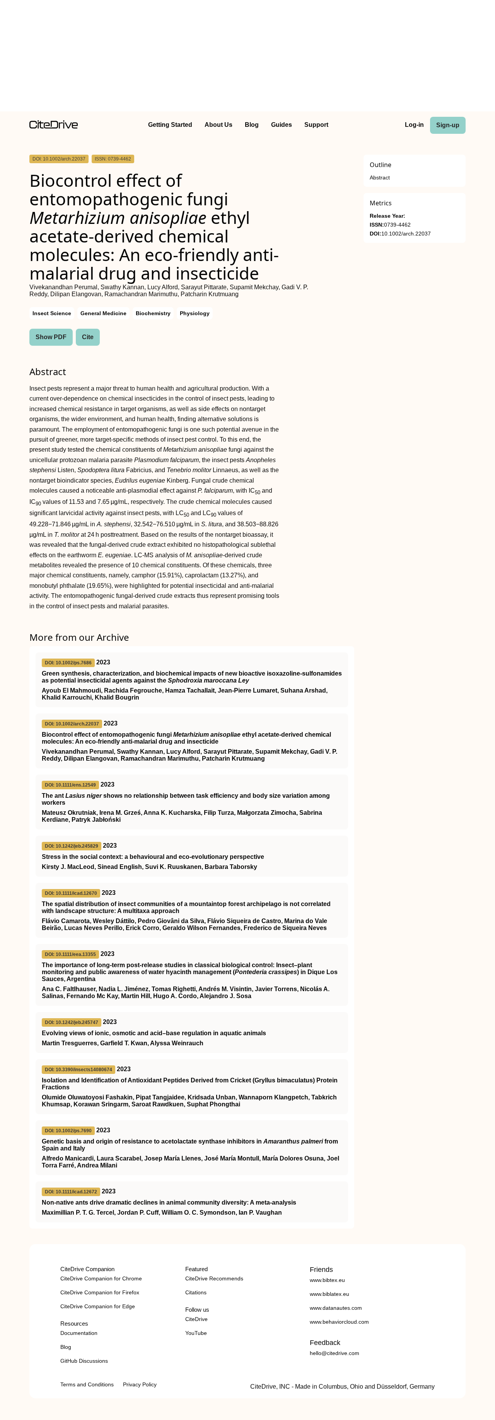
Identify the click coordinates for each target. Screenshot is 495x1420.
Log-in (414, 124)
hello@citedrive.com (334, 1353)
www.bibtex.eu (327, 1280)
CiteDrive (196, 1319)
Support (316, 124)
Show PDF (51, 337)
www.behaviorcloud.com (339, 1322)
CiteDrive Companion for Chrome (101, 1278)
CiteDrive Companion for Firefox (99, 1292)
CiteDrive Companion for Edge (97, 1306)
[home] (53, 126)
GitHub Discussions (84, 1361)
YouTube (196, 1333)
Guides (281, 124)
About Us (218, 124)
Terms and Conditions (87, 1384)
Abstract (380, 178)
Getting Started (170, 124)
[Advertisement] (247, 57)
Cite (88, 337)
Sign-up (447, 125)
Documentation (78, 1333)
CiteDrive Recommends (214, 1278)
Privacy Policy (140, 1384)
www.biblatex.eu (329, 1294)
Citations (196, 1292)
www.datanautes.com (336, 1308)
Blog (252, 124)
